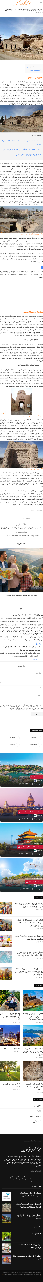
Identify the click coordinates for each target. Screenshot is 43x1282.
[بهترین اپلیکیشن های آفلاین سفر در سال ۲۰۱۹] (6, 1248)
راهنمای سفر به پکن (12, 1048)
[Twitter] (25, 1181)
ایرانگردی (39, 510)
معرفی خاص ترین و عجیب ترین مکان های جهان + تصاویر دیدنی (29, 954)
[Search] (2, 3)
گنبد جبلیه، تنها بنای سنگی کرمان (28, 154)
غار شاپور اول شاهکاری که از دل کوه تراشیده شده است (33, 1087)
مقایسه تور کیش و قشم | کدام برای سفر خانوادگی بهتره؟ (33, 1016)
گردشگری (37, 1121)
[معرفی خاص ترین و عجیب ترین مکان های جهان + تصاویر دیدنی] (6, 957)
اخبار (39, 1111)
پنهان (28, 67)
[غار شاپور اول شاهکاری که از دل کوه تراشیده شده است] (33, 1071)
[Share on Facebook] (18, 518)
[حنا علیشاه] (6, 1236)
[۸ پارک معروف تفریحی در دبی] (10, 1071)
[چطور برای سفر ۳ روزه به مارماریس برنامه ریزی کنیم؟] (33, 1035)
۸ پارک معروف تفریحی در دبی (11, 1085)
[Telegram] (12, 1181)
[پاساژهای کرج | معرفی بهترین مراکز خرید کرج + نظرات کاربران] (6, 908)
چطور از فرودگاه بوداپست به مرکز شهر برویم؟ (27, 1257)
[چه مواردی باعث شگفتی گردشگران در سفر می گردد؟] (10, 1000)
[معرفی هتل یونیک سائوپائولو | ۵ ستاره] (6, 1218)
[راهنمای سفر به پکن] (10, 1035)
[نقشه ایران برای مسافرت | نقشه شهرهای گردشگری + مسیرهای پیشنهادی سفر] (21, 570)
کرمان (32, 510)
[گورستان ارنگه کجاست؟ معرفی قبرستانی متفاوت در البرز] (6, 1207)
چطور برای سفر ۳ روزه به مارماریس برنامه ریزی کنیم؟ (33, 1051)
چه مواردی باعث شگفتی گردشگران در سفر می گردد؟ (10, 1016)
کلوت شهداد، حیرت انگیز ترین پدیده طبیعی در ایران (22, 149)
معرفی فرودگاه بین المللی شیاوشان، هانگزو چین (30, 1194)
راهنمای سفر (35, 1116)
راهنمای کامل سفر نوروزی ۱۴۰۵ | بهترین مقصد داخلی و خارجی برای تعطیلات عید (29, 971)
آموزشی (37, 1105)
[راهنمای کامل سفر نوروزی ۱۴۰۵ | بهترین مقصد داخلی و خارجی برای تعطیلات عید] (6, 973)
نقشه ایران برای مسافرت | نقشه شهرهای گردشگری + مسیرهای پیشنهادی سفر (30, 923)
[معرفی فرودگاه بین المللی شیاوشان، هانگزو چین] (6, 1196)
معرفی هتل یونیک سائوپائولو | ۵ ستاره (27, 1217)
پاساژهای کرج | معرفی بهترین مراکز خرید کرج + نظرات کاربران (28, 905)
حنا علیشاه (36, 1233)
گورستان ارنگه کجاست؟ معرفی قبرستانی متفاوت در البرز (28, 1205)
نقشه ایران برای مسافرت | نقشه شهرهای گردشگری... (21, 595)
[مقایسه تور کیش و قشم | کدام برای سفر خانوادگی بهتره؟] (33, 1000)
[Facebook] (31, 1181)
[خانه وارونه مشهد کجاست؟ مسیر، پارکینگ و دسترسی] (6, 941)
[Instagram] (18, 1181)
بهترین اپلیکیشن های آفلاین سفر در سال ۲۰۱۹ (27, 1246)
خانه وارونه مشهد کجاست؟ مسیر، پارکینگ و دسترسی (28, 938)
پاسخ (38, 643)
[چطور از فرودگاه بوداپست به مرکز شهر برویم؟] (6, 1259)
